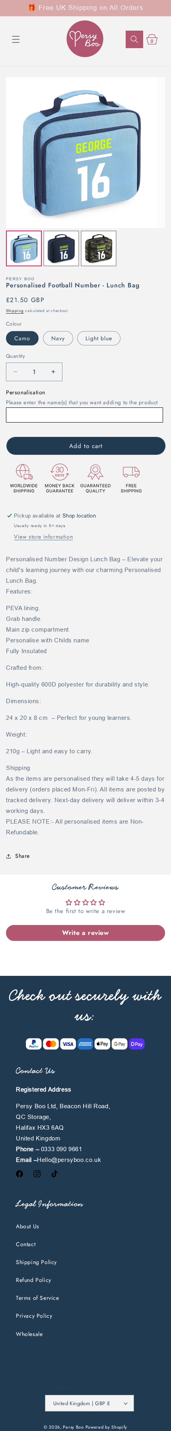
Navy (58, 338)
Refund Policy (33, 1280)
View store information (43, 537)
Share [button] (22, 856)
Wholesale (29, 1334)
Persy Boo (73, 1427)
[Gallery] (85, 173)
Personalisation (25, 392)
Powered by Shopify (107, 1427)
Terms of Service (37, 1298)
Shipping (15, 311)
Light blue (99, 338)
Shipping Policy (36, 1262)
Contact (25, 1244)
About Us (27, 1226)
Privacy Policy (34, 1316)
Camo (22, 338)
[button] (16, 39)
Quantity (15, 356)
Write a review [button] (85, 932)
